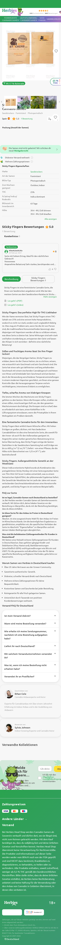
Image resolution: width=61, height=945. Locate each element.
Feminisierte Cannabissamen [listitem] (10, 19)
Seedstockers (36, 171)
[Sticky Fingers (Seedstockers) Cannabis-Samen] (30, 54)
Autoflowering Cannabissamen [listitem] (28, 19)
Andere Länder (13, 819)
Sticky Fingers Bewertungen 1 (38, 279)
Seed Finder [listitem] (41, 19)
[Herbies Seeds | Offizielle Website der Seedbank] (15, 11)
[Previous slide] (1, 102)
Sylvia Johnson (22, 727)
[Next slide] (59, 102)
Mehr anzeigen (50, 296)
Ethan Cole (20, 693)
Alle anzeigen (51, 219)
